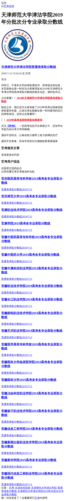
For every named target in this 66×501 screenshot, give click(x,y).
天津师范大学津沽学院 (44, 487)
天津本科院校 (22, 487)
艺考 (11, 487)
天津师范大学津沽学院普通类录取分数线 (28, 67)
